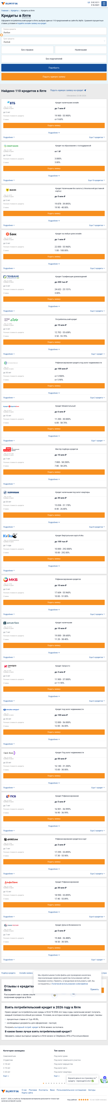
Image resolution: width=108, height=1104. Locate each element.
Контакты (43, 1090)
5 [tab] (54, 1083)
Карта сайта (27, 1092)
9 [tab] (64, 1083)
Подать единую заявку (54, 76)
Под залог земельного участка (67, 1060)
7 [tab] (59, 1083)
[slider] (1, 35)
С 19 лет (6, 1068)
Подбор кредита (8, 973)
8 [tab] (62, 1083)
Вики (52, 1090)
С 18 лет (6, 1064)
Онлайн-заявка (26, 973)
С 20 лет (6, 1072)
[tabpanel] (27, 1063)
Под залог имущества (63, 1064)
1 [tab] (43, 1083)
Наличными (81, 49)
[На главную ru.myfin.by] (9, 1091)
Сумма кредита (9, 29)
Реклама (33, 1090)
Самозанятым (9, 1056)
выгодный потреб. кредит (26, 1027)
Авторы (91, 1090)
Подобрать (54, 67)
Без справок (27, 49)
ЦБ (89, 2)
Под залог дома (61, 1056)
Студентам (8, 1060)
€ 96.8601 (95, 5)
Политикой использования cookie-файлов (70, 983)
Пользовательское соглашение (71, 1090)
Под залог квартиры (63, 1072)
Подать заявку (54, 125)
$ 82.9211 (95, 2)
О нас (24, 1090)
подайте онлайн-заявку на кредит (31, 23)
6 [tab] (56, 1083)
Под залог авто (60, 1068)
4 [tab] (51, 1083)
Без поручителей (54, 58)
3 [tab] (48, 1083)
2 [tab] (46, 1083)
